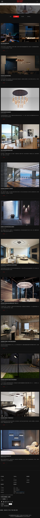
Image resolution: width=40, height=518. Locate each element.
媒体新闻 (28, 16)
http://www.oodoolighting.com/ (20, 491)
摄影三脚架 (16, 510)
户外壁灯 (12, 510)
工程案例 (27, 480)
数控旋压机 (6, 510)
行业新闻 (22, 16)
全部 (10, 16)
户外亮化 (9, 510)
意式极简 (15, 482)
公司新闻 (16, 16)
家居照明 (27, 482)
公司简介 (2, 480)
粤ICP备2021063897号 (23, 515)
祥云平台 (30, 515)
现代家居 (15, 480)
